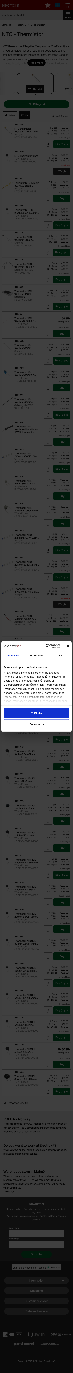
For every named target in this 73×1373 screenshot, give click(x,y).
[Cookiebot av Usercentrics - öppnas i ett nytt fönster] (45, 646)
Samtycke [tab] (13, 655)
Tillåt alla (36, 713)
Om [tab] (60, 655)
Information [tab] (36, 655)
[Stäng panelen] (68, 646)
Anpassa (34, 724)
